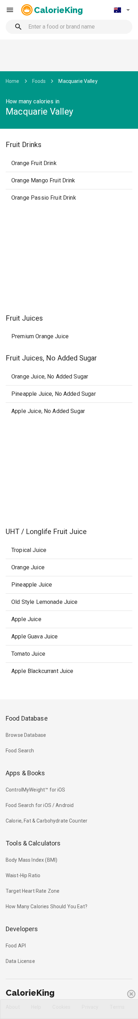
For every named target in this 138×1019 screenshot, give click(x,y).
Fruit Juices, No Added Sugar (51, 358)
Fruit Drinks (23, 144)
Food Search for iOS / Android (40, 805)
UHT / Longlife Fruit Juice (46, 531)
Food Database (27, 718)
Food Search (20, 750)
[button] (121, 10)
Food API (16, 945)
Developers (22, 929)
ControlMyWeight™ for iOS (35, 790)
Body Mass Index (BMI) (31, 860)
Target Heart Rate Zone (32, 891)
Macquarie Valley (77, 81)
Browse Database (26, 735)
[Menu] (9, 9)
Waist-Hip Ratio (23, 875)
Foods (39, 81)
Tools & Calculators (33, 843)
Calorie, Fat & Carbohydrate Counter (46, 821)
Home (12, 81)
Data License (20, 961)
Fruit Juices (24, 318)
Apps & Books (25, 773)
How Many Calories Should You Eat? (46, 906)
